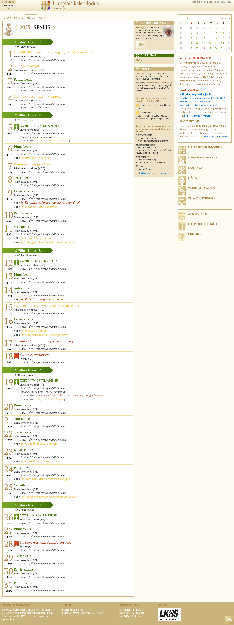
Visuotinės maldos (201, 188)
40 (180, 27)
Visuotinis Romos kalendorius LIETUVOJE (202, 97)
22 (210, 43)
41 (180, 33)
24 (222, 43)
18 (229, 38)
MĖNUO (31, 17)
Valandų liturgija (200, 198)
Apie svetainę (197, 214)
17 (222, 38)
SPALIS (223, 18)
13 (197, 38)
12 (190, 38)
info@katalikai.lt (28, 612)
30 (203, 27)
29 (197, 27)
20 (197, 43)
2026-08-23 (7, 5)
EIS (229, 1)
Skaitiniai (195, 167)
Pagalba (194, 234)
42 (180, 38)
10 (222, 33)
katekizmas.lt (219, 1)
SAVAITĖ (18, 17)
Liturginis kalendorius (204, 147)
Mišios (192, 178)
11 (229, 33)
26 (190, 48)
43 (180, 43)
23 (216, 43)
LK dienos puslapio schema (214, 136)
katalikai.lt (196, 1)
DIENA (7, 17)
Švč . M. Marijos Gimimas (197, 115)
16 (216, 38)
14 (203, 38)
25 (229, 43)
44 (180, 48)
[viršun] (229, 620)
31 (222, 48)
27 (197, 48)
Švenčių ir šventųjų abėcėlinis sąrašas (199, 105)
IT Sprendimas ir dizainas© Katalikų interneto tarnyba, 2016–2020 (82, 611)
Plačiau (139, 60)
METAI (42, 17)
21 (203, 43)
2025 (185, 18)
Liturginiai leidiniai (201, 224)
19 (190, 43)
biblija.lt (208, 1)
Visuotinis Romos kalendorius (194, 101)
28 (190, 27)
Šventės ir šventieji (201, 157)
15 (210, 38)
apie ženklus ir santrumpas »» (156, 173)
